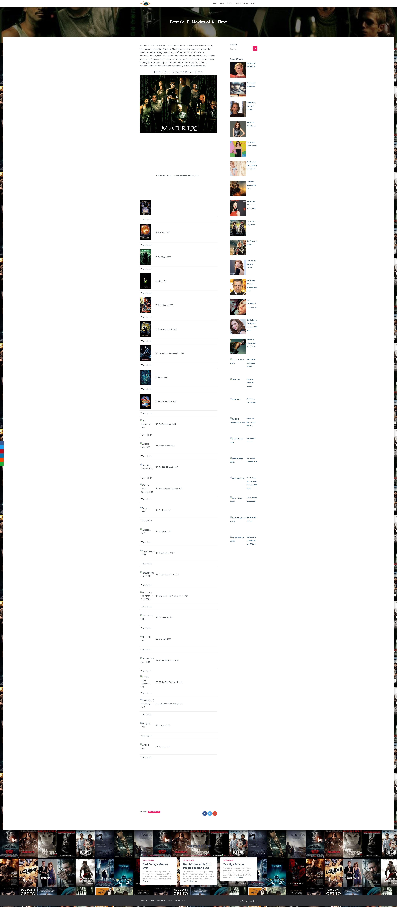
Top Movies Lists (154, 811)
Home (214, 3)
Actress (229, 3)
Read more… (147, 881)
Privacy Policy (180, 901)
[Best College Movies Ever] (150, 855)
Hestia (239, 901)
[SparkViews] (146, 3)
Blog (152, 901)
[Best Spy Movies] (228, 855)
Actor (221, 3)
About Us (144, 901)
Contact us (161, 901)
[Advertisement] (147, 168)
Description (147, 219)
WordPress (253, 901)
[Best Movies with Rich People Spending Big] (196, 855)
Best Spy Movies (233, 864)
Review (253, 3)
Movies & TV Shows (242, 3)
